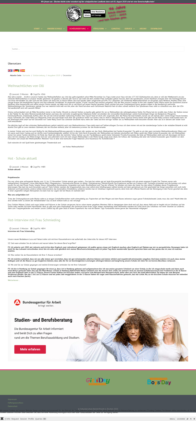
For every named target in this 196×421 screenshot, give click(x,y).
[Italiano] (20, 70)
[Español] (23, 70)
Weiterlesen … (14, 280)
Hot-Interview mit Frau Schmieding (34, 220)
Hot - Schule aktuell (22, 158)
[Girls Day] (98, 381)
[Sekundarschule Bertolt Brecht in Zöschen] (98, 14)
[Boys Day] (159, 381)
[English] (9, 70)
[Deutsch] (16, 70)
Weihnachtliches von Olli (26, 86)
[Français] (13, 70)
